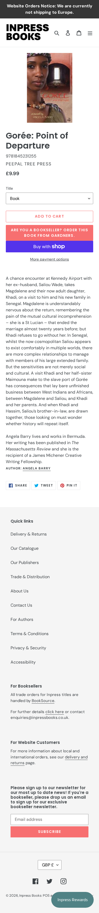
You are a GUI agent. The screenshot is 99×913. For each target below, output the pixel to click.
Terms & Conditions (30, 633)
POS (46, 895)
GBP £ (48, 865)
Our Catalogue (25, 548)
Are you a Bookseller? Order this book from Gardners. (49, 232)
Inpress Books (30, 895)
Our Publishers (25, 562)
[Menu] (90, 32)
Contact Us (21, 605)
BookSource (43, 700)
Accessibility (23, 662)
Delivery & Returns (29, 534)
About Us (20, 591)
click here (54, 711)
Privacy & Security (28, 648)
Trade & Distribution (30, 577)
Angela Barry (37, 468)
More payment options (49, 259)
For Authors (22, 619)
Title (9, 188)
